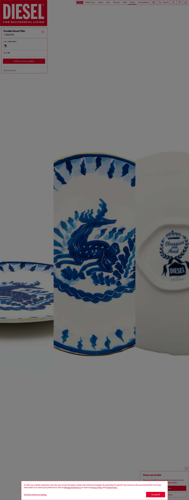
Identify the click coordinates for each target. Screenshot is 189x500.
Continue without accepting (35, 495)
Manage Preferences (72, 487)
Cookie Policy (111, 487)
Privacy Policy (96, 487)
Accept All (155, 495)
